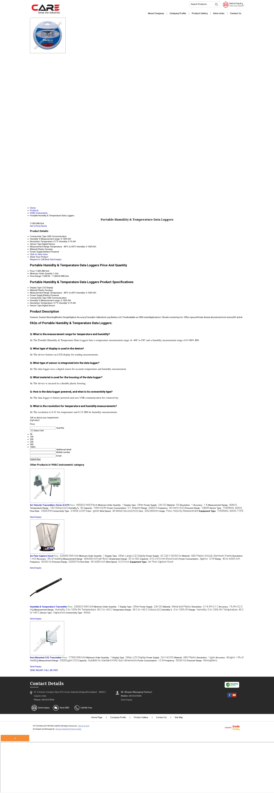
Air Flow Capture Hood (41, 556)
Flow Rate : (41, 511)
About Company (156, 13)
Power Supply (36, 295)
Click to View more (39, 254)
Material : (173, 505)
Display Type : (133, 505)
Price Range (35, 276)
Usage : (179, 511)
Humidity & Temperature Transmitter (48, 606)
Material (33, 290)
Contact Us (235, 13)
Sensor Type (36, 305)
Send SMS (64, 707)
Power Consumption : (124, 508)
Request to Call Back (39, 259)
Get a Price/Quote (38, 226)
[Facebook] (229, 696)
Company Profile (178, 13)
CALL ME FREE (51, 670)
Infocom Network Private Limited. (68, 729)
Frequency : (171, 508)
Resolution (35, 303)
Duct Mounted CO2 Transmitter (46, 657)
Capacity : (95, 508)
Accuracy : (200, 505)
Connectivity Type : (68, 511)
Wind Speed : (119, 511)
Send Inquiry (55, 259)
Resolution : (186, 505)
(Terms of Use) (83, 726)
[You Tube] (234, 696)
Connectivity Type (38, 298)
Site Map (179, 717)
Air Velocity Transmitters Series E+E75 (49, 505)
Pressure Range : (197, 508)
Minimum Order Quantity (41, 273)
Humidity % (35, 300)
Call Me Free (86, 707)
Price (32, 271)
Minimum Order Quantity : (111, 505)
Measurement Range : (222, 505)
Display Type (36, 287)
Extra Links (218, 13)
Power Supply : (155, 505)
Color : (92, 511)
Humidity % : (75, 508)
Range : (149, 508)
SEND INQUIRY (37, 670)
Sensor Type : (225, 508)
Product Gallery (200, 13)
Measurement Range (39, 292)
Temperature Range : (49, 508)
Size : (148, 511)
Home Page (96, 717)
